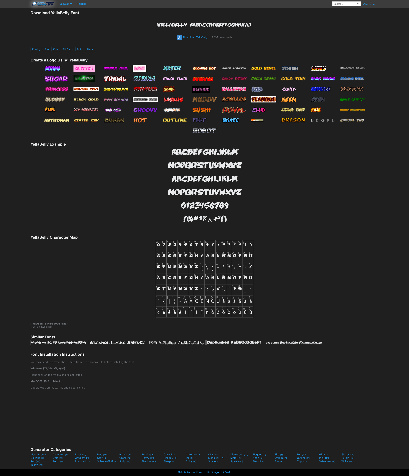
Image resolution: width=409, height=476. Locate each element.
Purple (347, 457)
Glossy (347, 454)
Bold (79, 49)
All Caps (68, 49)
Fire (279, 454)
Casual (170, 454)
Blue (102, 454)
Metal (235, 457)
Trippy (302, 461)
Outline (303, 457)
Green (125, 457)
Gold (58, 457)
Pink (324, 457)
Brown (125, 454)
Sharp (169, 461)
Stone (280, 461)
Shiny (191, 461)
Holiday (170, 457)
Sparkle (236, 461)
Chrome (193, 454)
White (346, 461)
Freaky (36, 49)
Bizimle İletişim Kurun (190, 472)
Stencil (258, 461)
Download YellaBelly (195, 37)
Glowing (38, 457)
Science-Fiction (108, 461)
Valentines (327, 461)
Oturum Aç (369, 4)
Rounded (83, 461)
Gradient (82, 457)
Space (213, 461)
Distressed (239, 454)
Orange (281, 457)
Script (124, 461)
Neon (258, 457)
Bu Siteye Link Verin (219, 472)
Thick (90, 49)
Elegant (259, 454)
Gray (102, 457)
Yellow (37, 464)
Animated (60, 454)
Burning (148, 454)
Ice (189, 457)
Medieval (216, 457)
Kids (55, 49)
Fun (47, 49)
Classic (214, 454)
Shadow (149, 461)
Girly (323, 454)
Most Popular (39, 454)
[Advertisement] (15, 58)
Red (35, 461)
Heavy (148, 457)
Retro (58, 461)
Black (80, 454)
